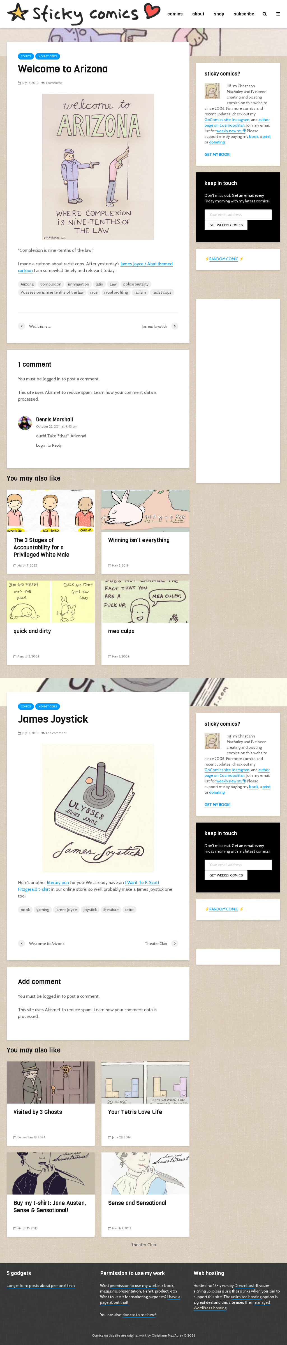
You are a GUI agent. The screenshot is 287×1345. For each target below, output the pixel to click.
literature (111, 909)
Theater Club (143, 1244)
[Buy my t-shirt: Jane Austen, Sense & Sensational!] (51, 1173)
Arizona (27, 284)
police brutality (136, 284)
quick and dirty (32, 631)
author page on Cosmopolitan (237, 122)
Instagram (240, 119)
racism (140, 292)
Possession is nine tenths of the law (52, 292)
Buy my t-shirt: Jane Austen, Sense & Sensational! (49, 1207)
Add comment (56, 733)
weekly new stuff (230, 130)
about (198, 14)
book (253, 136)
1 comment (54, 83)
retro (129, 909)
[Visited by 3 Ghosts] (51, 1082)
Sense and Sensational (137, 1203)
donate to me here (138, 1314)
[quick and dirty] (51, 601)
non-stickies (47, 56)
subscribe (244, 14)
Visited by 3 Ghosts (37, 1112)
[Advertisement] (238, 390)
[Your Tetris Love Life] (145, 1082)
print (266, 136)
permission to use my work (133, 1285)
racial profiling (116, 292)
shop (219, 14)
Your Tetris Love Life (135, 1112)
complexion (50, 284)
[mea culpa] (145, 601)
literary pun (58, 882)
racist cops (162, 292)
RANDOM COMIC (223, 258)
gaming (42, 909)
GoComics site (218, 119)
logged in (52, 379)
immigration (78, 284)
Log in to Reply (49, 445)
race (94, 292)
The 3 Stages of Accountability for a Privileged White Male (41, 548)
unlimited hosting (246, 1296)
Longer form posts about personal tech (41, 1285)
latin (99, 284)
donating (216, 142)
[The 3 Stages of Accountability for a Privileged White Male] (51, 510)
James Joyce (66, 909)
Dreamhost (244, 1285)
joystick (90, 909)
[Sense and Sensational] (145, 1173)
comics (175, 14)
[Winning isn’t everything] (145, 510)
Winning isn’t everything (139, 540)
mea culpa (121, 631)
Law (113, 284)
